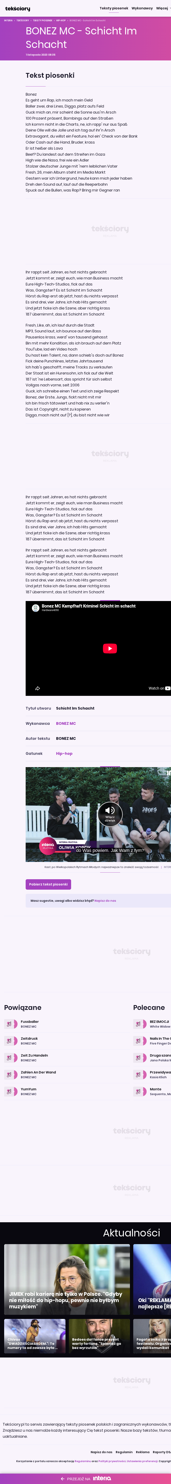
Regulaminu (83, 1461)
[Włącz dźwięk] (110, 814)
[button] (114, 8)
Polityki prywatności (112, 1461)
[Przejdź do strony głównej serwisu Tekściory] (17, 8)
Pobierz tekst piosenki (48, 884)
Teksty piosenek (42, 20)
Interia (8, 20)
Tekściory (22, 20)
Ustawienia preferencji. (142, 1461)
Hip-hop (61, 20)
